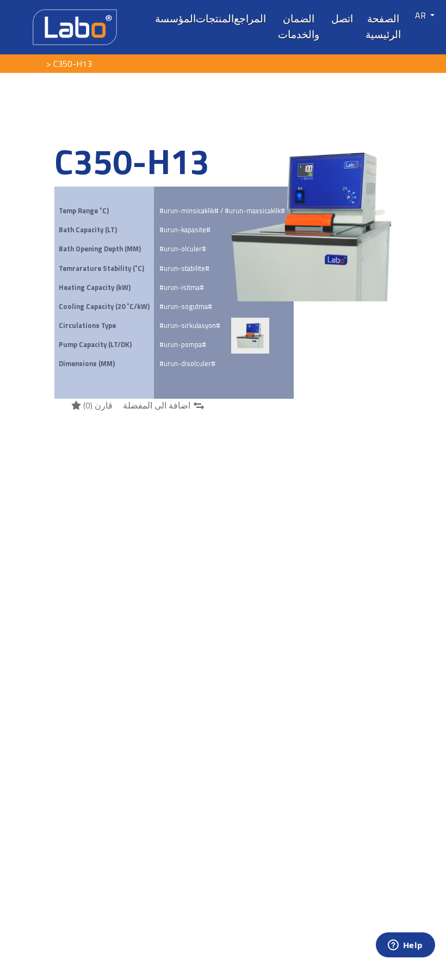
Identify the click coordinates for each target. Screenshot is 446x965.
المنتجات (215, 18)
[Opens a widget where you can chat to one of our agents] (405, 946)
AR (421, 15)
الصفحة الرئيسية (383, 26)
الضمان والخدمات (298, 26)
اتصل (342, 18)
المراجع (250, 18)
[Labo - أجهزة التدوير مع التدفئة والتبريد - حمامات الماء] (75, 26)
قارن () (97, 405)
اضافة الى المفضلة (156, 405)
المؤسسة (175, 18)
